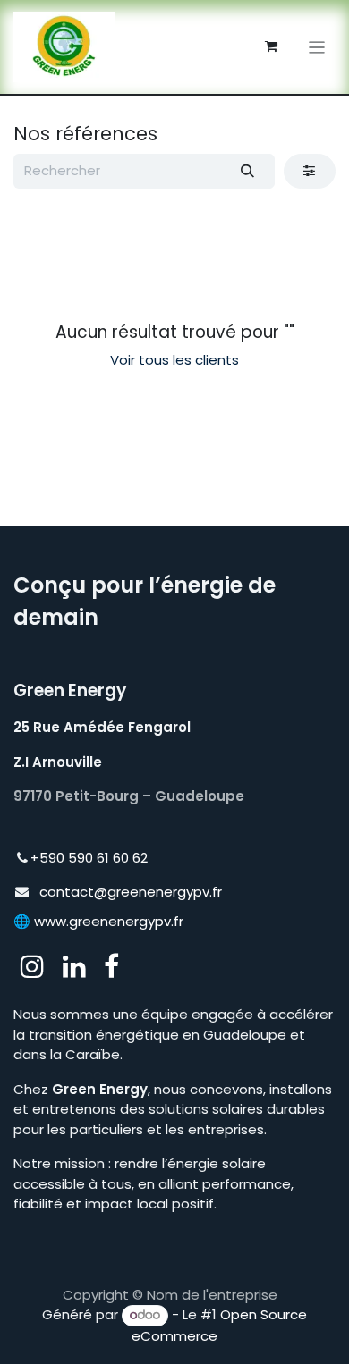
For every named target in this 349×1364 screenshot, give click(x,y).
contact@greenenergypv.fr (130, 891)
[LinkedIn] (74, 966)
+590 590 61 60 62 (89, 857)
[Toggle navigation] (317, 47)
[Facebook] (111, 966)
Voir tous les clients (174, 359)
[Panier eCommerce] (271, 46)
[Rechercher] (248, 171)
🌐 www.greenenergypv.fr (98, 921)
